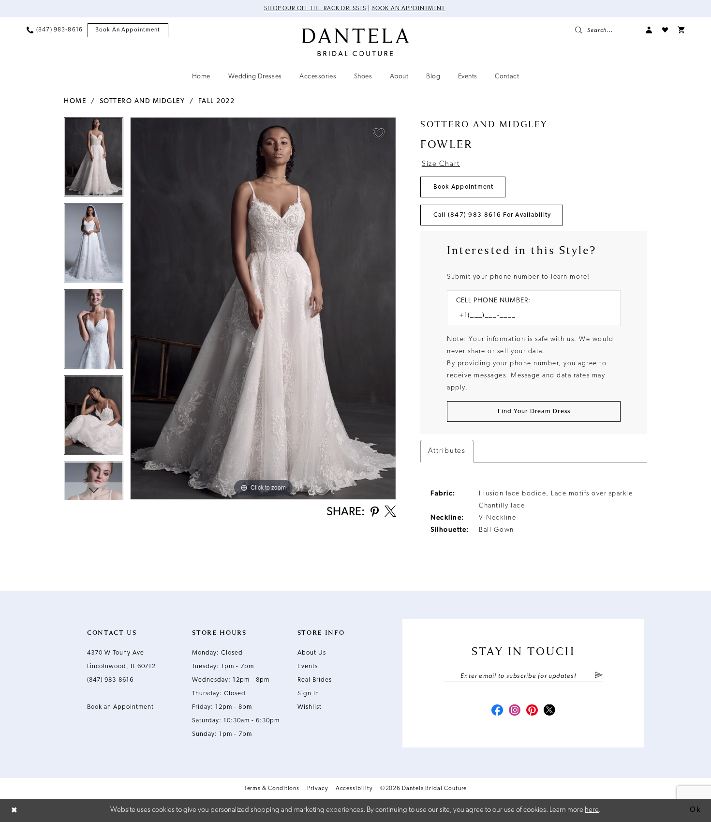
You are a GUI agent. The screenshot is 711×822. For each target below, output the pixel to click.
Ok (695, 810)
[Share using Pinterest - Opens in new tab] (374, 512)
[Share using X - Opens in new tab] (390, 512)
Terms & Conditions (272, 789)
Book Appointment (463, 187)
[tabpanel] (93, 160)
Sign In (308, 693)
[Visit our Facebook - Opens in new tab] (497, 711)
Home (75, 101)
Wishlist (309, 707)
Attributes (446, 451)
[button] (649, 30)
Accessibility (354, 789)
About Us (311, 653)
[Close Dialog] (14, 810)
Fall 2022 (216, 101)
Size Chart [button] (441, 164)
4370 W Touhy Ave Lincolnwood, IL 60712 (121, 660)
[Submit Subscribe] (598, 676)
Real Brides (314, 680)
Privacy (317, 789)
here (592, 810)
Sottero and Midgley (142, 101)
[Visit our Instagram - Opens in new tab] (514, 711)
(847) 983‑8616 (110, 680)
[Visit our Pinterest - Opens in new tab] (532, 711)
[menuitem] (55, 30)
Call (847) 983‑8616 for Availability (492, 215)
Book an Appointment (408, 9)
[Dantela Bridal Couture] (355, 42)
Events (307, 666)
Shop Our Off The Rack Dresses (315, 9)
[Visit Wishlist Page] (665, 30)
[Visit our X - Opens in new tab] (549, 711)
